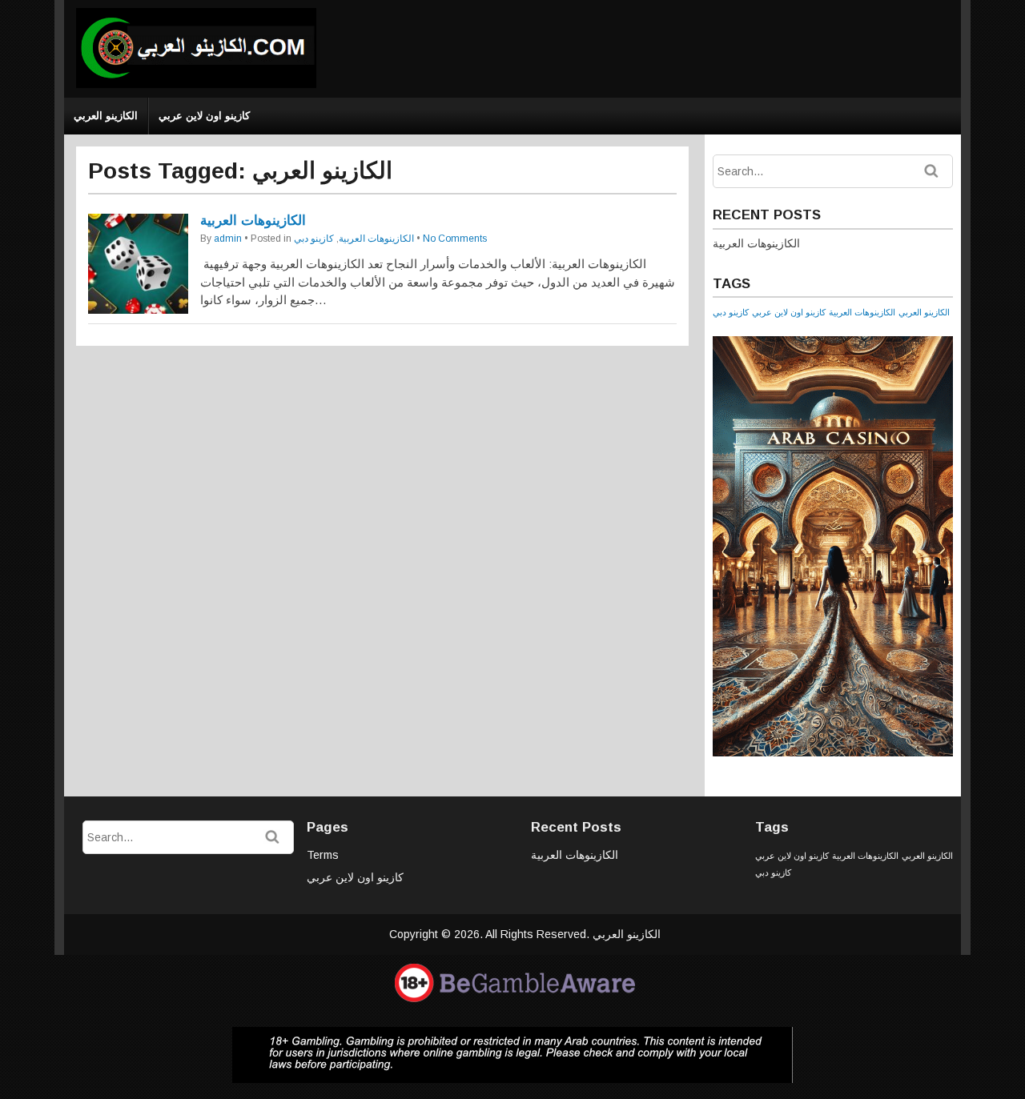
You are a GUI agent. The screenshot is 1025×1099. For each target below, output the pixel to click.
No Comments (455, 238)
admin (228, 238)
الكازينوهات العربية (253, 220)
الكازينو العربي (106, 116)
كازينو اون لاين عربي (204, 116)
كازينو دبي (314, 238)
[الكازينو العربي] (196, 85)
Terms (323, 854)
